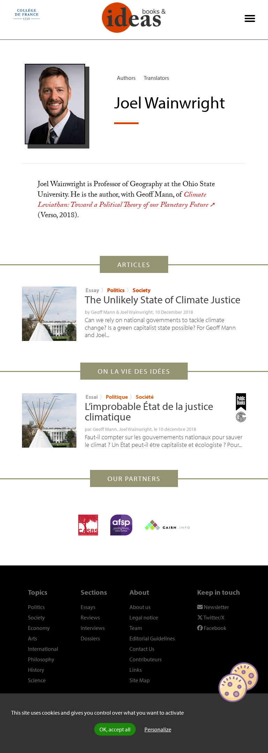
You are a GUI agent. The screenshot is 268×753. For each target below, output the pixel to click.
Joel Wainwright (136, 312)
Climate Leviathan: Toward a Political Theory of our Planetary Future (123, 200)
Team (135, 627)
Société (145, 396)
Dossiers (90, 638)
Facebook (214, 627)
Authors (126, 77)
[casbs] (88, 525)
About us (139, 606)
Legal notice (143, 617)
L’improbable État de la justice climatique (149, 411)
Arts (32, 638)
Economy (39, 627)
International (43, 648)
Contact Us (141, 648)
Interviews (93, 627)
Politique (117, 396)
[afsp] (121, 525)
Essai (91, 396)
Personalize (157, 729)
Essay (92, 290)
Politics (116, 290)
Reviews (90, 617)
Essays (88, 606)
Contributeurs (145, 659)
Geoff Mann (103, 312)
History (36, 669)
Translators (156, 77)
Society (141, 290)
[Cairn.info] (167, 525)
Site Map (139, 680)
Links (135, 669)
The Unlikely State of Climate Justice (162, 299)
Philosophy (41, 659)
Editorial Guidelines (152, 638)
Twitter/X (213, 617)
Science (37, 680)
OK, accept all (115, 729)
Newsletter (216, 606)
